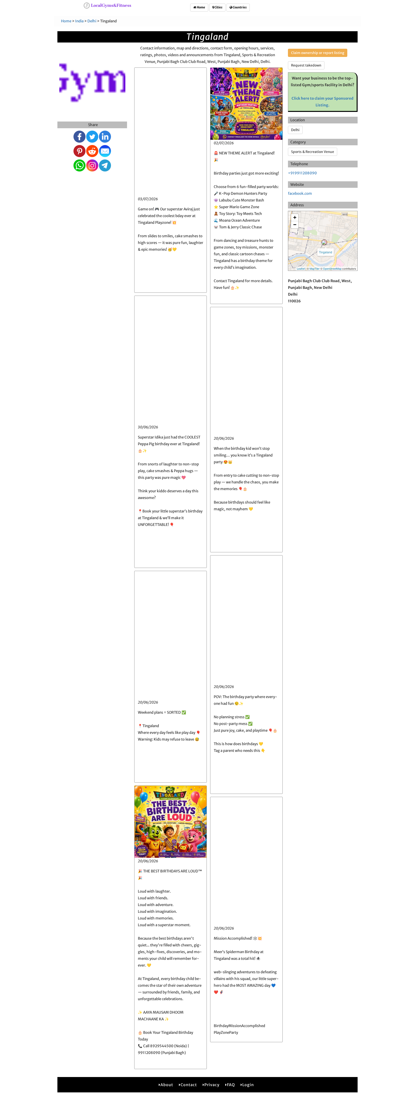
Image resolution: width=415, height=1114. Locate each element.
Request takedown (306, 65)
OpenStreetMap (332, 268)
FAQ (231, 1084)
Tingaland (325, 252)
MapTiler (315, 268)
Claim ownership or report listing (317, 53)
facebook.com (300, 193)
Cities (218, 7)
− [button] (294, 225)
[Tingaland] (324, 242)
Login (248, 1084)
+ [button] (294, 217)
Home (200, 7)
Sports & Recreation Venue (312, 152)
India (79, 21)
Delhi (91, 21)
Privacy (212, 1084)
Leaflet (301, 268)
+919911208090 (302, 173)
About (166, 1084)
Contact (189, 1084)
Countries (239, 7)
